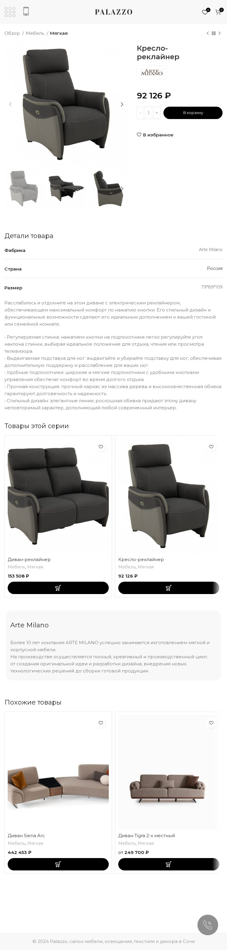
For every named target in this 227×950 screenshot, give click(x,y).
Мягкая (59, 33)
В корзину (193, 112)
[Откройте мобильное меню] (10, 12)
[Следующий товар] (220, 34)
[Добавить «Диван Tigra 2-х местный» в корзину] (168, 864)
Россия (215, 268)
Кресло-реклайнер (141, 559)
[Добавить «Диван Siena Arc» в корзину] (58, 864)
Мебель (35, 33)
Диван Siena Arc (26, 835)
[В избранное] (100, 446)
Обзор (12, 33)
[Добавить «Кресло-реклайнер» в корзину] (168, 588)
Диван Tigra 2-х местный (146, 835)
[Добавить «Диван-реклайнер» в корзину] (58, 588)
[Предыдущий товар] (208, 34)
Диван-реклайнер (29, 559)
